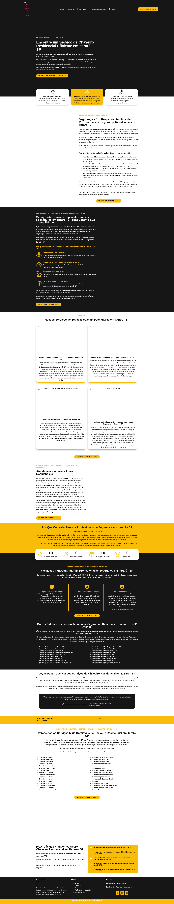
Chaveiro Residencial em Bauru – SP (103, 660)
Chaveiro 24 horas (45, 757)
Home (62, 9)
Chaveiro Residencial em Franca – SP (103, 664)
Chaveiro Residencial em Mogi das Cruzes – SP (106, 647)
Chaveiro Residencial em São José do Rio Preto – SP (55, 664)
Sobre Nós (71, 9)
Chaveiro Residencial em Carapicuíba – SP (105, 658)
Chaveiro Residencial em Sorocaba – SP (51, 658)
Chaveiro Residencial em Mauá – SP (103, 654)
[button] (38, 701)
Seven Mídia (97, 900)
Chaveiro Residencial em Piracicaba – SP (104, 650)
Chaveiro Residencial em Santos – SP (103, 652)
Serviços (82, 9)
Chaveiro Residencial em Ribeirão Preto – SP (53, 660)
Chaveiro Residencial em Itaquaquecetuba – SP (106, 662)
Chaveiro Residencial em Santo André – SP (52, 654)
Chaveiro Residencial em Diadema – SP (104, 656)
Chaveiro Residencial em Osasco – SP (50, 656)
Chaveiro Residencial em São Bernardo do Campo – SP (56, 652)
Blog (113, 9)
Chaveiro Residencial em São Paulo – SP (51, 647)
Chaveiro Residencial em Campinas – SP (51, 650)
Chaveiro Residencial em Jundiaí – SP (103, 648)
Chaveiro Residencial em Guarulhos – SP (51, 648)
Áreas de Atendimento (100, 9)
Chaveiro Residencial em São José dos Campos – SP (55, 662)
